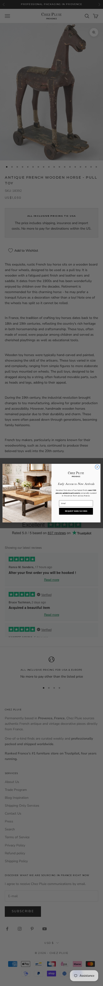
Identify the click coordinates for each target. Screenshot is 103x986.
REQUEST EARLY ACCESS (76, 511)
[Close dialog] (97, 467)
